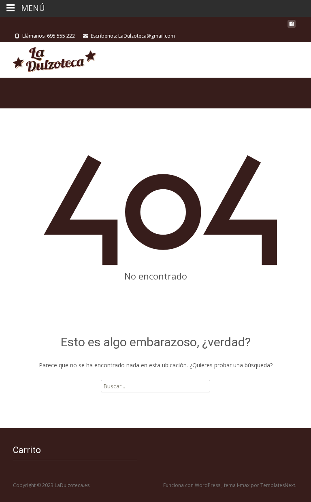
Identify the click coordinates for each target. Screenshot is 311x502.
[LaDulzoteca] (48, 58)
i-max (244, 485)
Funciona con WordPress (192, 485)
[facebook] (292, 27)
